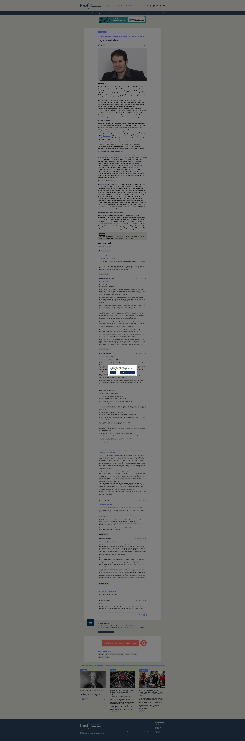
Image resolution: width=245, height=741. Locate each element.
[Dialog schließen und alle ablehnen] (135, 366)
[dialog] (122, 370)
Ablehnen (123, 372)
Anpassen (113, 372)
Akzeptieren (131, 372)
